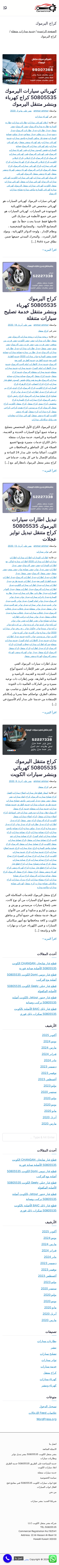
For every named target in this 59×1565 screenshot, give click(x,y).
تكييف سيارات (18, 138)
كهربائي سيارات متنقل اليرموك (28, 185)
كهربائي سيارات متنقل (30, 181)
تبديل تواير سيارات (37, 604)
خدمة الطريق (42, 360)
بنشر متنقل (46, 348)
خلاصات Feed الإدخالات (42, 1412)
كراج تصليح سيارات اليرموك (37, 395)
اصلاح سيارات (19, 792)
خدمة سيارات (24, 368)
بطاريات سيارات (19, 122)
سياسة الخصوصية (48, 1477)
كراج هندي (23, 407)
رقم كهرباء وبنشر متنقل (30, 142)
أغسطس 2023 (47, 1079)
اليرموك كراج (32, 796)
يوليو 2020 (50, 1098)
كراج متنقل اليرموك (17, 871)
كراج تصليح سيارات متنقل (39, 840)
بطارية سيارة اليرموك (39, 126)
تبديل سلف (17, 134)
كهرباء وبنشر (21, 169)
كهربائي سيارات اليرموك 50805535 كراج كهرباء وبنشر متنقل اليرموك (30, 97)
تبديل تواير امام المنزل (37, 600)
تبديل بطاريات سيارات (30, 348)
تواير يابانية (30, 636)
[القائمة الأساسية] (5, 7)
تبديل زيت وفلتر (43, 134)
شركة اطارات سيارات (40, 644)
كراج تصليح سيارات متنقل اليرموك (27, 844)
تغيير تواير (20, 620)
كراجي (14, 407)
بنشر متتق (12, 569)
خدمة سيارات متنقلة (39, 808)
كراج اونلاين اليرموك (39, 161)
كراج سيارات (36, 399)
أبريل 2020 (49, 1117)
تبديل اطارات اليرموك (26, 577)
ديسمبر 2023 (48, 1066)
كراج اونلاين (29, 157)
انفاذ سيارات (19, 796)
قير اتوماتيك (14, 812)
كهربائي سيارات (41, 177)
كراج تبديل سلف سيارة (34, 828)
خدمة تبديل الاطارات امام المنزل (33, 640)
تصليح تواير (44, 620)
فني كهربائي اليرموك (38, 154)
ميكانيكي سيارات (40, 419)
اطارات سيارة (21, 561)
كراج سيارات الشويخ (26, 855)
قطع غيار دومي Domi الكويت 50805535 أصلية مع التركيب (31, 977)
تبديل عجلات (23, 608)
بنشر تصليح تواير (25, 569)
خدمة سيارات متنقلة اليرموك (36, 372)
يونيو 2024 (49, 1041)
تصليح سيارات (15, 352)
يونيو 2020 (50, 1104)
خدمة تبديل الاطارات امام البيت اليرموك (29, 364)
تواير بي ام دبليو (19, 624)
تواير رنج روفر (22, 628)
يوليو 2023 (50, 1085)
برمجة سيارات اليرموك (23, 336)
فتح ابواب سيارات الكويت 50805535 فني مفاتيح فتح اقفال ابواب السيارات (31, 1485)
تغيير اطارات (32, 620)
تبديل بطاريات (44, 130)
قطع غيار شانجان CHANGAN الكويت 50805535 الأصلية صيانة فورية (34, 966)
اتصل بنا (52, 1444)
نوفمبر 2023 (48, 1073)
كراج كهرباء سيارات (20, 161)
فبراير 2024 (49, 1054)
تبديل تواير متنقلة (37, 608)
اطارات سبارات (24, 557)
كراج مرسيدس (35, 407)
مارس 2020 (49, 1123)
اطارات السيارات (40, 557)
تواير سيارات (42, 551)
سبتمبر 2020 (48, 1092)
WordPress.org (46, 1419)
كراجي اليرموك (35, 169)
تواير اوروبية (33, 624)
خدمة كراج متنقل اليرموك (38, 376)
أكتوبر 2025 (49, 1035)
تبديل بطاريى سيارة (32, 352)
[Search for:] (29, 1137)
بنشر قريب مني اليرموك (22, 344)
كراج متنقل (43, 330)
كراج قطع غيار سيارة (39, 867)
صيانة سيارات (19, 376)
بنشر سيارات (37, 1501)
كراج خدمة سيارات (40, 852)
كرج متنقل (33, 411)
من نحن (52, 1492)
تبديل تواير (24, 597)
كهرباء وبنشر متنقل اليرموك (37, 173)
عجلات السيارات (21, 644)
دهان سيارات (42, 812)
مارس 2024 (48, 1047)
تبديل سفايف (29, 134)
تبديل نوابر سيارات (35, 616)
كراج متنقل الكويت (17, 403)
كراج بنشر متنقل (28, 820)
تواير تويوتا (46, 628)
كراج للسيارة (23, 399)
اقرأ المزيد (50, 249)
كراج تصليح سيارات (21, 832)
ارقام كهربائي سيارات (38, 122)
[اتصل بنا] (7, 1558)
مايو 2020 (50, 1110)
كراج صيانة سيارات (40, 859)
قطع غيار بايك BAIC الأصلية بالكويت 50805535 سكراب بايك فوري (35, 1011)
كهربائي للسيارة (43, 189)
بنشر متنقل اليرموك (41, 573)
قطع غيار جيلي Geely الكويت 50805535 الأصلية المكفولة (31, 988)
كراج (46, 384)
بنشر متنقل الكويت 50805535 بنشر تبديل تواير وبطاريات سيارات (34, 1456)
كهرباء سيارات (41, 116)
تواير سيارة (45, 632)
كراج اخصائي (37, 384)
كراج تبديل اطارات (40, 391)
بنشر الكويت (23, 340)
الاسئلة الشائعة (49, 1449)
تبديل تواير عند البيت (18, 604)
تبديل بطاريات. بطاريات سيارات (32, 593)
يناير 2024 (50, 1060)
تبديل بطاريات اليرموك (26, 130)
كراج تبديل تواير (23, 391)
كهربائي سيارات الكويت (22, 177)
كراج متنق (43, 403)
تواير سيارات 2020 (29, 356)
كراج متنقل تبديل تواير (38, 652)
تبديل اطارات (43, 577)
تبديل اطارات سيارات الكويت (27, 585)
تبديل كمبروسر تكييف (30, 800)
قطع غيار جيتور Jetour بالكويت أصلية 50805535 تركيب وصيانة (34, 1000)
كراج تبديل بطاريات (40, 824)
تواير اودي (44, 624)
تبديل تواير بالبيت (19, 600)
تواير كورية (22, 632)
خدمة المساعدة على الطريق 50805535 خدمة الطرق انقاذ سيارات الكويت (31, 1465)
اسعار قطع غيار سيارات (37, 792)
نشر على (21, 110)
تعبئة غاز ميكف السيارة (37, 138)
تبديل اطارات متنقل (24, 589)
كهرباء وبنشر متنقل (40, 415)
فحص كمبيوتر (18, 380)
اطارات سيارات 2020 (38, 561)
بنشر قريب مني (42, 344)
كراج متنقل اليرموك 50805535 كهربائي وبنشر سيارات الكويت (33, 767)
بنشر (32, 340)
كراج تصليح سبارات (40, 832)
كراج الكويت (42, 387)
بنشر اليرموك (22, 126)
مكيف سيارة (29, 189)
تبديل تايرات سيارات (39, 597)
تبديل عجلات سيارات (38, 612)
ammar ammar (41, 110)
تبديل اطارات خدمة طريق (24, 581)
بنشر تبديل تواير (41, 569)
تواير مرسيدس (43, 636)
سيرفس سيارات (28, 812)
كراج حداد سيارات (28, 848)
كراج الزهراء (25, 384)
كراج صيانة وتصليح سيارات (37, 863)
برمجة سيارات (41, 336)
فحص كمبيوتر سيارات (38, 150)
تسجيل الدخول (47, 1406)
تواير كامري (33, 632)
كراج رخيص (18, 395)
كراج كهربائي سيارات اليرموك (27, 165)
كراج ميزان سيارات (21, 879)
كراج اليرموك (42, 157)
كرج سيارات (44, 411)
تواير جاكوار (35, 628)
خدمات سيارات (38, 804)
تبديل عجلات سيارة (19, 612)
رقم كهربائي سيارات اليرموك (35, 146)
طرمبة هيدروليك (33, 380)
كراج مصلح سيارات (40, 879)
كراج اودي (17, 387)
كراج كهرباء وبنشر (20, 867)
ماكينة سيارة (43, 887)
